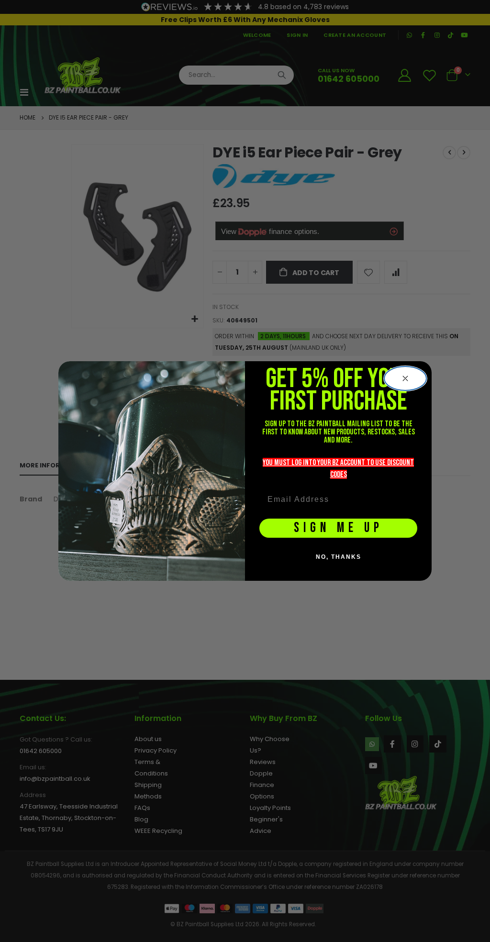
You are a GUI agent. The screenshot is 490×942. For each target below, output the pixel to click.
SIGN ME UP (338, 528)
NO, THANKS (338, 557)
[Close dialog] (405, 378)
